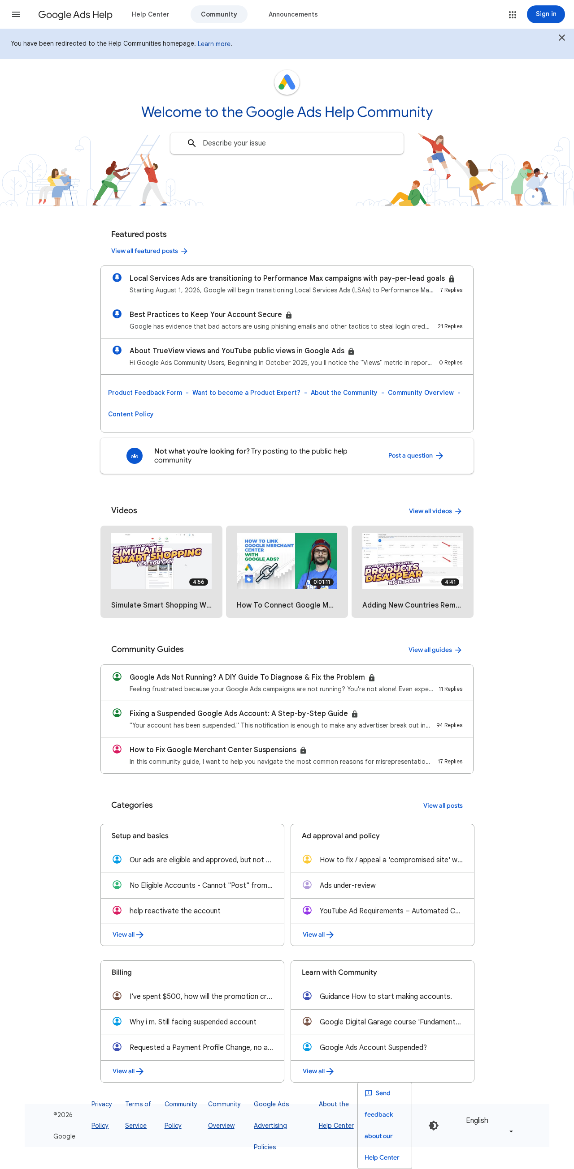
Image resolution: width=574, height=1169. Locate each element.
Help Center (151, 14)
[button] (16, 14)
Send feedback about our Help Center (382, 1125)
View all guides (430, 650)
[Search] (192, 143)
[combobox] (287, 143)
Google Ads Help (75, 15)
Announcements (293, 14)
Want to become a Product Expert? (246, 393)
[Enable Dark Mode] (433, 1125)
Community (219, 14)
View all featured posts (144, 251)
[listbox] (488, 1125)
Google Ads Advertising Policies (271, 1125)
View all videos (430, 511)
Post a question (411, 455)
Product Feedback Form (145, 393)
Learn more (214, 44)
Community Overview (421, 393)
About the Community (344, 393)
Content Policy (131, 414)
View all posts (443, 805)
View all (124, 934)
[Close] (562, 39)
